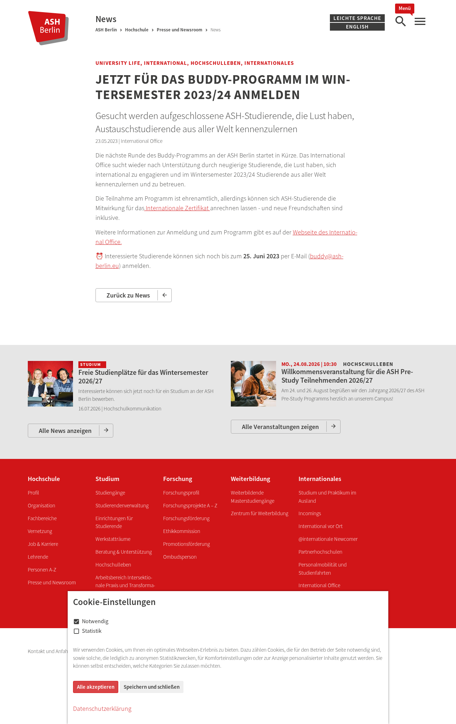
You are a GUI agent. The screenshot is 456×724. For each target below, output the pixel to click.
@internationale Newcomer (328, 539)
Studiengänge (110, 492)
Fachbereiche (42, 518)
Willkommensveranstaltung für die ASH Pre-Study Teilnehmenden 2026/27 (347, 375)
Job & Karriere (43, 544)
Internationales (320, 479)
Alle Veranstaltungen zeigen (280, 427)
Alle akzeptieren (95, 686)
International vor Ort (321, 526)
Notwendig (95, 621)
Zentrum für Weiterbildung (259, 513)
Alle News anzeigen (65, 430)
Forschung (177, 479)
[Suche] (400, 21)
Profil (33, 492)
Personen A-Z (42, 569)
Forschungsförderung (186, 518)
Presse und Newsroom (179, 30)
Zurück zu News (128, 295)
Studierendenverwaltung (122, 505)
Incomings (310, 513)
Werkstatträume (112, 539)
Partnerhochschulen (320, 551)
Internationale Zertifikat (177, 208)
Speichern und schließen (152, 686)
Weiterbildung (250, 479)
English (357, 26)
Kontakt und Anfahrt (50, 651)
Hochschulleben (113, 564)
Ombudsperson (180, 556)
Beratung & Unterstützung (123, 551)
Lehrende (38, 556)
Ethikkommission (181, 531)
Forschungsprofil (181, 492)
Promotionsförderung (186, 544)
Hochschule (137, 30)
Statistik (92, 630)
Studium (107, 479)
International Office (319, 585)
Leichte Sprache (357, 18)
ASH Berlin (106, 30)
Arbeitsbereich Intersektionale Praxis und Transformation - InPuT (125, 585)
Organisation (41, 505)
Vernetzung (40, 531)
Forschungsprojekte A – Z (190, 505)
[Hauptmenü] (420, 21)
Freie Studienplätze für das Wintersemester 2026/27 (143, 376)
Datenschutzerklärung (102, 708)
